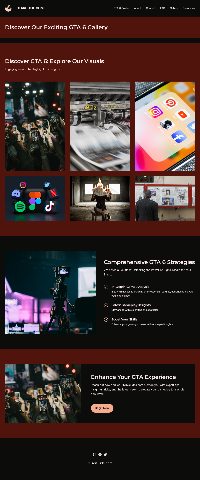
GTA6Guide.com (30, 8)
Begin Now (102, 408)
